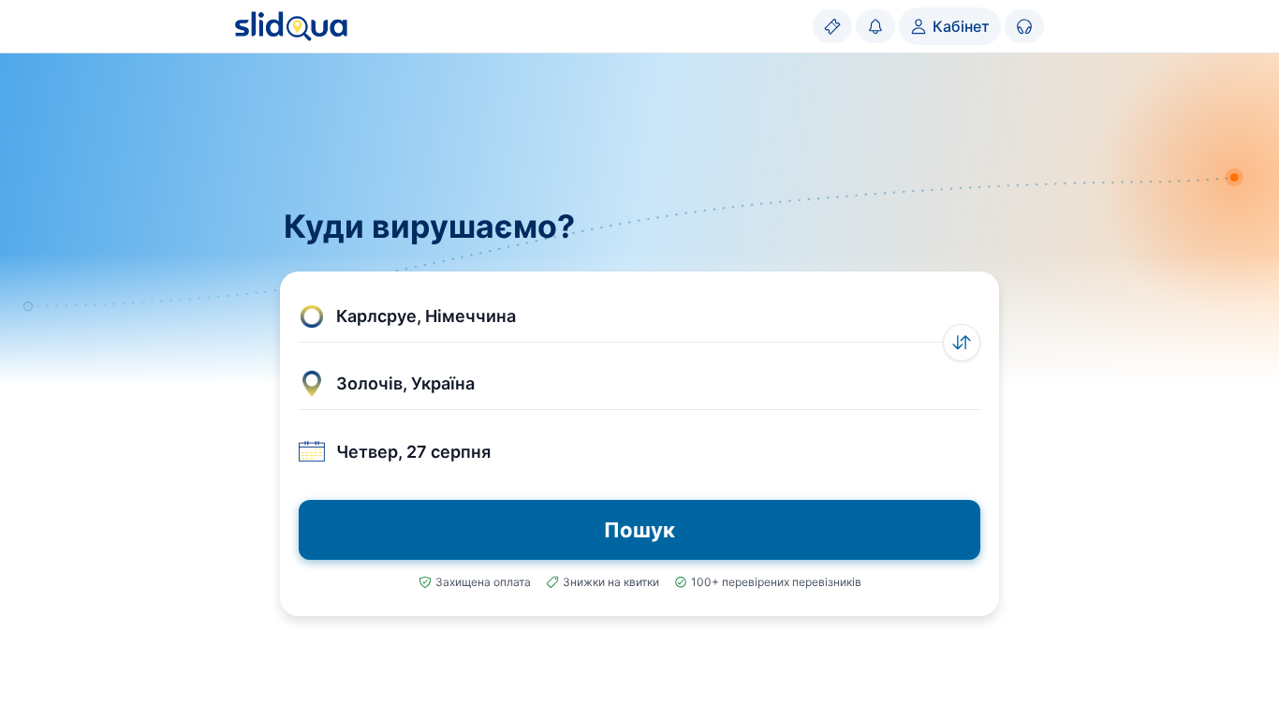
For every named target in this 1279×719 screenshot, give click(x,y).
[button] (639, 316)
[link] (832, 26)
